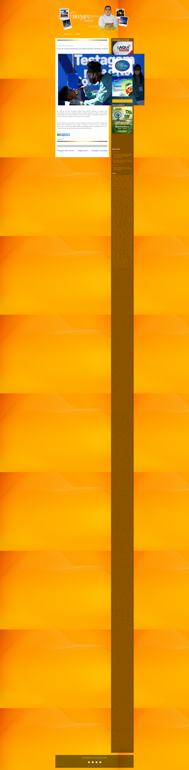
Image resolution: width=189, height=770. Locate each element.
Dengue (122, 186)
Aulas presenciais (129, 360)
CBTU (123, 378)
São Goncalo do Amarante (118, 207)
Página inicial (82, 151)
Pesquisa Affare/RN (120, 613)
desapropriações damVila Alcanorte (118, 732)
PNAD (125, 597)
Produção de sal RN (116, 641)
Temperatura (114, 700)
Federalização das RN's (121, 471)
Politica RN (127, 182)
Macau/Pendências (115, 544)
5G (117, 240)
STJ (124, 239)
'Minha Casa (114, 329)
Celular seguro (126, 277)
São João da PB (123, 692)
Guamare (116, 294)
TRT (123, 697)
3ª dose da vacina (120, 269)
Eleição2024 (122, 456)
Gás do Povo (130, 294)
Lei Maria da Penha (123, 232)
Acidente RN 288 (123, 343)
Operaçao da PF (115, 572)
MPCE (131, 532)
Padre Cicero (124, 602)
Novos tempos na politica (119, 570)
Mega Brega (114, 218)
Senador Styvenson (115, 319)
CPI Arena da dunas (124, 273)
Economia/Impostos (119, 449)
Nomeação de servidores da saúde (126, 564)
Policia (124, 197)
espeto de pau (127, 733)
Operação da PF (125, 586)
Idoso (113, 504)
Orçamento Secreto (122, 589)
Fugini (127, 487)
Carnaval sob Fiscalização (119, 394)
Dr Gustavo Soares (123, 285)
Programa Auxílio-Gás (129, 641)
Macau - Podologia (123, 538)
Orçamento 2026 (115, 589)
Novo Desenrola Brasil (128, 565)
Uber (129, 709)
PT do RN (126, 601)
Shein (113, 685)
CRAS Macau (122, 244)
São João (124, 221)
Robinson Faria (122, 668)
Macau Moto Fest (118, 301)
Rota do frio (123, 669)
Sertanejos (131, 684)
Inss (132, 182)
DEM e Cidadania (125, 431)
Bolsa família (123, 208)
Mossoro (127, 302)
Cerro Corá (131, 401)
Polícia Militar (124, 628)
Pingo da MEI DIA (123, 618)
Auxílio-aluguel (114, 367)
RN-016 (123, 652)
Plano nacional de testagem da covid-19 (119, 621)
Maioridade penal (127, 544)
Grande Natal (127, 254)
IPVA (128, 255)
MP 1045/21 (124, 531)
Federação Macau (115, 472)
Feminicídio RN (115, 473)
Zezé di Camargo (120, 727)
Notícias (117, 206)
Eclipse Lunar (126, 448)
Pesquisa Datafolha (122, 261)
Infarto (128, 505)
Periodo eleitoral (127, 612)
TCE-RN (128, 319)
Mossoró (131, 180)
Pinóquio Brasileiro (129, 618)
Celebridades (114, 401)
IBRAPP (113, 295)
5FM (130, 335)
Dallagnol (126, 432)
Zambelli (124, 726)
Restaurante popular (119, 665)
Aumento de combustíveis (128, 361)
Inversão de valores (118, 508)
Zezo (115, 727)
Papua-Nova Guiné (124, 603)
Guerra (126, 294)
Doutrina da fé (118, 446)
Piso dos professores (129, 619)
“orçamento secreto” (115, 749)
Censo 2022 (119, 401)
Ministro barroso (121, 553)
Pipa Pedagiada (117, 619)
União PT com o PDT (122, 710)
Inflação (113, 506)
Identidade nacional (129, 503)
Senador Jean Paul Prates (127, 318)
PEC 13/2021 (124, 592)
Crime (116, 187)
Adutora (124, 346)
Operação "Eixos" (126, 573)
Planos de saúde (130, 621)
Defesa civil (116, 435)
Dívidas (128, 446)
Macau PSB (119, 540)
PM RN (122, 597)
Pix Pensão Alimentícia (122, 620)
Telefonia (131, 699)
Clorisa (116, 409)
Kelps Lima (117, 217)
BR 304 (129, 212)
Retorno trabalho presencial (128, 666)
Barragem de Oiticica (121, 373)
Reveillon (120, 667)
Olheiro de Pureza (124, 571)
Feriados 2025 (118, 474)
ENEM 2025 (130, 285)
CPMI (117, 383)
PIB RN (125, 595)
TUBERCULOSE (130, 697)
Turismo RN (127, 265)
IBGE (120, 192)
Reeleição (120, 311)
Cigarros (125, 407)
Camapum (131, 385)
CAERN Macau (126, 191)
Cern (120, 278)
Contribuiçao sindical (119, 417)
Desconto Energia (115, 438)
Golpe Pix (126, 495)
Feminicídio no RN (121, 473)
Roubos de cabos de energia (123, 670)
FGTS (124, 209)
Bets (117, 243)
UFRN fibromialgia (118, 709)
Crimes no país (121, 427)
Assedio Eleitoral (121, 358)
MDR (122, 233)
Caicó (131, 192)
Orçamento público (129, 589)
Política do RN (120, 191)
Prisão (128, 192)
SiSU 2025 (127, 686)
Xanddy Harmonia (119, 726)
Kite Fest (116, 515)
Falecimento (125, 467)
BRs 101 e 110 (119, 369)
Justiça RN (118, 296)
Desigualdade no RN (121, 439)
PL (132, 595)
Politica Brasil (118, 309)
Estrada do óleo (124, 463)
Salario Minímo (124, 676)
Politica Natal (130, 625)
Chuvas (113, 209)
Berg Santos (127, 375)
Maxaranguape (114, 302)
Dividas (116, 443)
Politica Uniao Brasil (115, 626)
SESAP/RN (119, 263)
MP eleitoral (120, 300)
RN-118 (126, 652)
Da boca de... (116, 151)
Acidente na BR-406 (118, 344)
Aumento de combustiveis (119, 271)
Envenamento (126, 462)
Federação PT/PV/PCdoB (123, 472)
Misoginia (121, 554)
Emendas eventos (129, 458)
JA (120, 511)
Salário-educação (118, 677)
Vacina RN (130, 239)
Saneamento (116, 317)
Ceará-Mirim (130, 208)
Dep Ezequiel (130, 202)
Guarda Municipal (122, 294)
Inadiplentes (114, 505)
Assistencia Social (115, 359)
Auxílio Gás (123, 366)
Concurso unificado (129, 279)
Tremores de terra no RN (121, 707)
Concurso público (115, 415)
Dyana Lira (130, 228)
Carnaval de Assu (122, 392)
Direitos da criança (129, 442)
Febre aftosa (123, 230)
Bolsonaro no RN (115, 377)
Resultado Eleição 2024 (128, 665)
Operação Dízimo (118, 577)
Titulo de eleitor (129, 210)
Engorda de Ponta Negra (119, 287)
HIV (132, 254)
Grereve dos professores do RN (127, 496)
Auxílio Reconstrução (129, 366)
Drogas (126, 446)
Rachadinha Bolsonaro (121, 653)
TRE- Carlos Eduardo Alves (117, 697)
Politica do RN (117, 182)
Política (124, 210)
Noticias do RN (115, 565)
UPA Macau (123, 709)
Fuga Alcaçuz (123, 487)
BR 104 (121, 368)
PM (120, 597)
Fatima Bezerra (118, 230)
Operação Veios (129, 584)
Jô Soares (127, 514)
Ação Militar (130, 367)
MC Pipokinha (120, 530)
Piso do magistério (129, 219)
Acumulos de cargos (125, 345)
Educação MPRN (119, 451)
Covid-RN (131, 248)
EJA (113, 448)
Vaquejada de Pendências (116, 716)
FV (122, 288)
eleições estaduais (129, 326)
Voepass (119, 724)
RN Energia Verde (124, 649)
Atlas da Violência (115, 360)
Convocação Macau (126, 417)
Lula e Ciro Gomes (125, 528)
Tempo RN (118, 265)
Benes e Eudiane (121, 375)
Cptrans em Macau (121, 424)
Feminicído (127, 473)
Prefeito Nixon (126, 635)
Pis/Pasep (125, 200)
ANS (120, 341)
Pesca (131, 612)
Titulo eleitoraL (127, 320)
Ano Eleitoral (127, 352)
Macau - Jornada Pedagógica (121, 537)
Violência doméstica (115, 723)
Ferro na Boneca (122, 475)
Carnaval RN (116, 392)
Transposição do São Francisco (117, 706)
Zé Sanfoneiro (130, 727)
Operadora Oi (130, 571)
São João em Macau (118, 694)
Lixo (114, 528)
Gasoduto (131, 490)
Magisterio (131, 301)
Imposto (116, 504)
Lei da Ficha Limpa (120, 297)
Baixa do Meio (130, 369)
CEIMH (131, 378)
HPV (128, 499)
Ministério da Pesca (116, 554)
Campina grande (124, 386)
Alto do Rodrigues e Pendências (118, 351)
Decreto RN (122, 434)
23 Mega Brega (128, 268)
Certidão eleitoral (115, 402)
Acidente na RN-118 (125, 344)
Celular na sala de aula (125, 245)
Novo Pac (131, 303)
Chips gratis (114, 403)
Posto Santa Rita (129, 633)
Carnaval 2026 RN (126, 391)
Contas (128, 416)
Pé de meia (123, 238)
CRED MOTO (127, 383)
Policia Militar (117, 624)
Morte (119, 218)
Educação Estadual (125, 450)
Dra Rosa (122, 446)
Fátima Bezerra (124, 196)
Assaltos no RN (125, 357)
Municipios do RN (115, 560)
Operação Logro (116, 581)
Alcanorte (119, 212)
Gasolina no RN (129, 230)
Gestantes (123, 492)
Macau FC (126, 539)
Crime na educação (119, 426)
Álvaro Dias (114, 268)
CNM (125, 194)
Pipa (113, 619)
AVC (127, 341)
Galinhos (122, 181)
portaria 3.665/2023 (126, 740)
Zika (127, 325)
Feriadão (123, 474)
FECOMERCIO (123, 465)
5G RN (125, 269)
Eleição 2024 (123, 214)
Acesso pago (117, 343)
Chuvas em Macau (124, 278)
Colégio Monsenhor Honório (124, 409)
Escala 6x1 (127, 287)
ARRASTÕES (123, 341)
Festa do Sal (122, 479)
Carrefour (125, 394)
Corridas (127, 422)
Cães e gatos (130, 430)
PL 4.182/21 (128, 596)
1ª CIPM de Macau (129, 330)
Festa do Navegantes (116, 479)
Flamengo (125, 482)
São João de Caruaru (123, 693)
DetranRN (114, 196)
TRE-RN (115, 320)
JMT (129, 511)
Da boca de (119, 250)
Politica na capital (123, 626)
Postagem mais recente (65, 151)
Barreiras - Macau (128, 374)
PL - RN (113, 596)
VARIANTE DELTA (129, 321)
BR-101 (113, 272)
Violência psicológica (123, 723)
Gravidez (119, 496)
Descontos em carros (122, 438)
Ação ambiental (115, 368)
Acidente (113, 270)
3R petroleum (130, 211)
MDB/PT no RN (115, 300)
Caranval (119, 390)
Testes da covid (126, 701)
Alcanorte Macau (124, 349)
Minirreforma (130, 552)
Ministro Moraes (115, 553)
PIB (122, 595)
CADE (119, 273)
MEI (119, 531)
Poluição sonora (130, 627)
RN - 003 (129, 649)
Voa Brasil (114, 240)
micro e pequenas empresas (117, 739)
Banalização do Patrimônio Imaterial (119, 370)
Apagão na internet (119, 353)
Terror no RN (121, 701)
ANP (132, 269)
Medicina (124, 548)
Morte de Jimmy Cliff (123, 556)
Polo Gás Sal (114, 627)
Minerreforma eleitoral (118, 552)
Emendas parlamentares (127, 252)
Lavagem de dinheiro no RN (128, 516)
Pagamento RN (130, 602)
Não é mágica (126, 570)
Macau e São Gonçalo (125, 301)
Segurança (114, 681)
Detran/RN (114, 285)
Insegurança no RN (128, 199)
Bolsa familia (122, 376)
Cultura (118, 430)
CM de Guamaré (129, 183)
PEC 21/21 (114, 593)
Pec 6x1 (131, 609)
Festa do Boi (119, 289)
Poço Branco (123, 309)
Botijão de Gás (121, 243)
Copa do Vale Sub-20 (126, 419)
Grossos (113, 294)
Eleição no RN (127, 229)
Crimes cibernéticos (115, 427)
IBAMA (121, 231)
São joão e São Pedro (126, 694)
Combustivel (116, 213)
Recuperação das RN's (116, 658)
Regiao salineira (118, 661)
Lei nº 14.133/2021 (118, 523)
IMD (116, 295)
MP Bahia (117, 532)
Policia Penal (122, 624)
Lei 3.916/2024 (120, 520)
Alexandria (114, 350)
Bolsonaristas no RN (129, 376)
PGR (118, 305)
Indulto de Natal (120, 505)
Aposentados (120, 354)
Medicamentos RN (118, 548)
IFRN (121, 183)
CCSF (127, 378)
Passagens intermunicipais (116, 608)
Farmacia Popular (116, 253)
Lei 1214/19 (128, 519)
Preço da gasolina (120, 638)
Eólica (113, 465)
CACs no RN (118, 378)
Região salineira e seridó (127, 661)
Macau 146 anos (115, 539)
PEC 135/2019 (130, 592)
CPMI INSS (120, 383)
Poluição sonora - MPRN (116, 628)
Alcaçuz (125, 240)
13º (118, 223)
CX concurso (120, 384)
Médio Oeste (128, 561)
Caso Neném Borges (118, 398)
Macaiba (131, 233)
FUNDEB (131, 203)
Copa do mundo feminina (122, 248)
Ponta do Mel (119, 629)
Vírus (117, 725)
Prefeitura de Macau (121, 636)
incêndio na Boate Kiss (128, 735)
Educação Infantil (115, 286)
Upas (127, 710)
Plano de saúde (130, 620)
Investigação (125, 508)
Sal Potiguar (118, 676)
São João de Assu (129, 692)
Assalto (121, 357)
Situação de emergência (127, 206)
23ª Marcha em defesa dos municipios (118, 333)
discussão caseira (129, 732)
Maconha (121, 544)
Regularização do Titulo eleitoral (123, 312)
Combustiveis (124, 202)
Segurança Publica (119, 681)
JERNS (126, 511)
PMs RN (123, 305)
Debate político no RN (118, 433)
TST (125, 697)
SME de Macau (119, 675)
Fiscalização (121, 482)
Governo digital (115, 496)
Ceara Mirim (120, 400)
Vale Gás (126, 715)
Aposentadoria (114, 354)
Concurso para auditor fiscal (127, 414)
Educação (114, 181)
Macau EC (114, 234)
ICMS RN (130, 196)
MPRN (120, 177)
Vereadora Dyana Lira (122, 718)
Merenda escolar (120, 234)
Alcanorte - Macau (117, 349)
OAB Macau (121, 304)
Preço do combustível (128, 638)
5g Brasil (122, 223)
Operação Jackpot (115, 580)
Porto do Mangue (129, 237)
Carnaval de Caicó (117, 277)
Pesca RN (114, 613)
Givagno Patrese (120, 254)
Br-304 (131, 224)
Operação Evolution (125, 577)
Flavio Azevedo (115, 483)
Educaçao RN (121, 190)
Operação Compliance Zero (121, 576)
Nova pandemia (121, 565)
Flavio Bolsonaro (121, 483)
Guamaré (120, 176)
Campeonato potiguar (116, 386)
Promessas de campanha (116, 644)
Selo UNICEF (126, 682)
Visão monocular (115, 724)
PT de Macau (120, 200)
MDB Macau (116, 531)
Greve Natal (114, 497)
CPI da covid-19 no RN (128, 382)
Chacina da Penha (121, 402)
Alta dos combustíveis (129, 350)
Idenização (123, 503)
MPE (123, 300)
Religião (131, 312)
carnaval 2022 (124, 222)
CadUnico (124, 384)
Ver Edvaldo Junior (120, 717)
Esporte (127, 214)
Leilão (126, 297)
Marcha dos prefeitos (124, 546)
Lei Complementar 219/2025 (120, 521)
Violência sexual (130, 723)
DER (132, 281)
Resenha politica (115, 313)
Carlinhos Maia (114, 391)
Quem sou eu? (68, 34)
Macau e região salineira (127, 217)
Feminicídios (114, 289)
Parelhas (113, 605)
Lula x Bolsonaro (119, 529)
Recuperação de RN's (125, 658)
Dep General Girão (129, 435)
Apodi (120, 201)
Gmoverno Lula (118, 495)
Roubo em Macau (129, 669)
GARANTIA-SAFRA (125, 489)
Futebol (113, 292)
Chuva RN (118, 403)
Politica (127, 197)
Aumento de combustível (124, 241)
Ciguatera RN (130, 407)
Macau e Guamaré (116, 210)
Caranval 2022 (124, 390)
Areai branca (128, 270)
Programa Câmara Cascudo (117, 642)
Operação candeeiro (118, 586)
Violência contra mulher (120, 722)
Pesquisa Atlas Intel (129, 613)
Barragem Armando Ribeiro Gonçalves (120, 224)
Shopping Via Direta (121, 685)
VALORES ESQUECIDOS (120, 321)
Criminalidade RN (128, 427)
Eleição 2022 (120, 187)
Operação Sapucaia (122, 584)
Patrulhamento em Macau (126, 608)
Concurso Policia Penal (116, 414)
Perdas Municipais (120, 612)
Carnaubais (114, 183)
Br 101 (117, 273)
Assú (124, 182)
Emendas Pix (126, 457)
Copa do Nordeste (119, 419)
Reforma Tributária (116, 220)
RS (132, 261)
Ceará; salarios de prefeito (128, 400)
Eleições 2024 (121, 286)
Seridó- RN (126, 684)
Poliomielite (114, 309)
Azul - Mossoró (125, 367)
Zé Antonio (125, 727)
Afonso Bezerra (121, 180)
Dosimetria (114, 446)
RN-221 (129, 652)
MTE (128, 536)
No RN (118, 564)
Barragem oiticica (118, 374)
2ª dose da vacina (129, 334)
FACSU (116, 465)
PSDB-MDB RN (119, 601)
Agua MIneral (120, 240)
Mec (118, 193)
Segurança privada (126, 681)
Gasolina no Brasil (126, 491)
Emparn (121, 209)
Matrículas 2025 (128, 547)
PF (121, 192)
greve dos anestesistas (125, 734)
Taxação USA (118, 699)
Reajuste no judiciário (129, 657)
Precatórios (128, 261)
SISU (122, 239)
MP (120, 531)
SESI (128, 674)
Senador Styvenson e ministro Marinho (122, 683)
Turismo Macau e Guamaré (117, 708)
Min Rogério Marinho (122, 302)
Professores (122, 641)
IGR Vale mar (114, 503)
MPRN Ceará (114, 535)
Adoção (131, 345)
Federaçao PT (130, 471)
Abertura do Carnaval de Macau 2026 (122, 342)
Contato (78, 34)
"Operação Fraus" (125, 328)
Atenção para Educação (128, 359)
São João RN (116, 692)
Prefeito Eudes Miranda (120, 635)
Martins (116, 547)
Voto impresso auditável (116, 325)
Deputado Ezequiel (124, 251)
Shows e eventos (122, 686)
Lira (112, 528)
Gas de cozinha (125, 490)
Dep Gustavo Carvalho (119, 284)
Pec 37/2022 (127, 609)
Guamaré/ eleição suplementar (122, 498)
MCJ (121, 217)
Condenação (122, 415)
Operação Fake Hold (120, 578)
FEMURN (126, 190)
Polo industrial (119, 627)
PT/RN (130, 601)
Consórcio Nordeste (126, 247)
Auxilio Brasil (124, 201)
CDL (129, 378)
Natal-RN (125, 184)
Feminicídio (131, 288)
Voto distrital (128, 724)
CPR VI (123, 383)
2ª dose (124, 334)
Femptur (131, 473)
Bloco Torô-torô (127, 272)
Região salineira (129, 189)
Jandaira (114, 206)
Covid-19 (126, 181)
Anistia (121, 352)
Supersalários (125, 690)
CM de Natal (128, 243)
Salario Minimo (124, 220)
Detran (125, 228)
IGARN (124, 231)
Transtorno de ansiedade (128, 706)
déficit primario (114, 733)
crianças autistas (126, 730)
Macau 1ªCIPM (121, 539)
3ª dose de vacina (118, 335)
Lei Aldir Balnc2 (126, 520)
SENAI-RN (125, 674)
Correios (128, 227)
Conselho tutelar (118, 247)
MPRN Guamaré (127, 535)
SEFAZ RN (121, 674)
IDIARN (124, 216)
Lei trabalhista (119, 524)
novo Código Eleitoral (123, 266)
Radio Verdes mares (122, 654)
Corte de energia (126, 280)
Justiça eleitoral (123, 296)
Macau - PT (117, 538)
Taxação (113, 699)
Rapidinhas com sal (129, 310)
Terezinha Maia (130, 700)
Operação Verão (115, 585)
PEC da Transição (124, 593)
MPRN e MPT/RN (118, 536)
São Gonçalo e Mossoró (123, 691)
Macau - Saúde (130, 538)
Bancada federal (129, 370)
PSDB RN (130, 190)
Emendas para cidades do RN (118, 459)
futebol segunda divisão (116, 734)
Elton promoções (115, 457)
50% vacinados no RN (126, 335)
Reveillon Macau (125, 667)
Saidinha (131, 675)
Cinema (113, 408)
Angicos (126, 223)
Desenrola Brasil (115, 214)
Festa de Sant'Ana (122, 476)
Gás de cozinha (121, 199)
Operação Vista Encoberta (122, 585)
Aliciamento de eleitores (120, 350)
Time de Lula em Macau (124, 702)
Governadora (130, 495)
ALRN (121, 178)
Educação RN (120, 184)
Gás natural (125, 499)
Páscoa (129, 646)
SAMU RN (117, 674)
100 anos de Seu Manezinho (123, 329)
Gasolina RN (114, 491)
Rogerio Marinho (118, 314)
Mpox (131, 234)
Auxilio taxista (114, 366)
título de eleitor (117, 743)
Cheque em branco (129, 402)
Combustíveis (122, 279)
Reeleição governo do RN (119, 659)
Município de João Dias (123, 560)
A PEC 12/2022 (128, 337)
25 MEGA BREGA (120, 334)
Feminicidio (131, 472)
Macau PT (123, 540)
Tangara (113, 698)
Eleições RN (130, 456)
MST (125, 300)
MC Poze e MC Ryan (126, 530)
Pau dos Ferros (115, 219)
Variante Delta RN (125, 716)
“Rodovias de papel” (129, 748)
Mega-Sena (128, 548)
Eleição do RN (123, 455)
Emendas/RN (126, 459)
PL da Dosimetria (129, 218)
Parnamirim (124, 192)
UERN (121, 198)
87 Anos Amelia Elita (119, 337)
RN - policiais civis (118, 650)
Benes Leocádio (115, 375)
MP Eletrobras (121, 532)
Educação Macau (118, 252)
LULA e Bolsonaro (129, 515)
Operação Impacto (129, 579)
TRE (113, 194)
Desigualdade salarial (129, 439)
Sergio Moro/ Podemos (120, 684)
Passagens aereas (129, 605)
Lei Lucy (115, 522)
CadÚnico (127, 244)
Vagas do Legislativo (116, 715)
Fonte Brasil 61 (130, 483)
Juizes (128, 513)
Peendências (125, 610)
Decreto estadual (126, 250)
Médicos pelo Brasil (122, 561)
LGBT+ (120, 515)
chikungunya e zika (122, 326)
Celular (122, 277)
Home (58, 34)
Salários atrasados (124, 677)
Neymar (131, 563)
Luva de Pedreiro (126, 529)
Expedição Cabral (122, 464)
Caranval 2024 (130, 390)
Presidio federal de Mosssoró (127, 637)
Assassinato (124, 212)
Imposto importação (122, 504)
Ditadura (113, 443)
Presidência (114, 638)
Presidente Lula (119, 637)
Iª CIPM (127, 295)
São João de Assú (115, 693)
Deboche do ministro (125, 433)
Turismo (122, 265)
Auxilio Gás (120, 242)
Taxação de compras (125, 699)
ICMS (125, 186)
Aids (113, 349)
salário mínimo (125, 327)
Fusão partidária (125, 488)
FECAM (119, 465)
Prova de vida (118, 238)
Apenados (125, 353)
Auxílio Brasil (125, 242)
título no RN (123, 743)
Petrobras (114, 191)
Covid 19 (60, 139)
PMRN (120, 305)
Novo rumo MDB (127, 569)
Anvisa (131, 352)
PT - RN (123, 601)
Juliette (117, 232)
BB (129, 242)
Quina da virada (117, 649)
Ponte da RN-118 (129, 629)
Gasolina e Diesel (120, 491)
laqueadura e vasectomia (128, 738)
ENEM (115, 186)
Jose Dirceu (114, 513)
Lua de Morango (119, 528)
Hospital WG (128, 500)
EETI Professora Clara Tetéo (127, 447)
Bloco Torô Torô (122, 272)
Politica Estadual (118, 625)
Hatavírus (113, 500)
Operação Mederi (122, 581)
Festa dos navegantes (116, 480)
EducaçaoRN (119, 450)
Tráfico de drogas (129, 707)
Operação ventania (122, 587)
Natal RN (123, 218)
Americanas (124, 270)
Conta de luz (123, 227)
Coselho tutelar (121, 423)
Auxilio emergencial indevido (121, 365)
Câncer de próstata (123, 430)
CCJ (125, 378)
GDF (129, 489)
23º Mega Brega (128, 333)
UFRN (119, 194)
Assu (122, 194)
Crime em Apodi (115, 425)
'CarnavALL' (130, 328)
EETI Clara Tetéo (119, 447)
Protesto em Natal (115, 645)
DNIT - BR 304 (114, 432)
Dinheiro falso (130, 441)
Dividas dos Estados (122, 443)
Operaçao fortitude (129, 572)
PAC (128, 304)
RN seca (120, 652)
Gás (118, 499)
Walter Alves (124, 325)
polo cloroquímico (120, 327)
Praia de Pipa (114, 634)
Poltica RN (124, 627)
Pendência (131, 610)
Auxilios (119, 366)
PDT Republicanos (117, 592)
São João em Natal (123, 264)
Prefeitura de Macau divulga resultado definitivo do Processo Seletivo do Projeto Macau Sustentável (122, 168)
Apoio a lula (130, 353)
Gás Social (121, 499)
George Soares (123, 292)
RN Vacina (127, 651)
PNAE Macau (128, 597)
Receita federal (115, 262)
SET (130, 674)
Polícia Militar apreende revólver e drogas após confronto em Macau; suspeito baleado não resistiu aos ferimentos (122, 161)
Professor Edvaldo (129, 309)
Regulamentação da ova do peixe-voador (125, 662)
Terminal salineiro (115, 701)
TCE (132, 193)
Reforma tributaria (121, 660)
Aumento (131, 223)
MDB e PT (118, 233)
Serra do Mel (118, 221)
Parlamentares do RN (120, 605)
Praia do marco (121, 634)
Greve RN (125, 188)
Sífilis (132, 694)
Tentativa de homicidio (121, 700)
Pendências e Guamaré (117, 611)
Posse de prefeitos (122, 633)
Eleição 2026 (121, 229)
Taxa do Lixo (130, 698)
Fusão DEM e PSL (118, 488)
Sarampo (117, 264)
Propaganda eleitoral (129, 644)
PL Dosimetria (117, 597)
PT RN (128, 305)
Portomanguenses (115, 633)
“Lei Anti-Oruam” (115, 747)
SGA (121, 206)
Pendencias (130, 188)
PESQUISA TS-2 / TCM (124, 594)
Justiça (113, 217)
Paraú (131, 604)
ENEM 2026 (116, 448)
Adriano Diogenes (115, 346)
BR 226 (124, 368)
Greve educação (130, 293)
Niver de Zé (114, 564)
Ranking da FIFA (129, 654)
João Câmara (129, 216)
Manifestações (123, 545)
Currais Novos (124, 249)
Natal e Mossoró (119, 562)
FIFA (132, 465)
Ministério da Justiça (129, 553)
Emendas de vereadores (120, 458)
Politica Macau (124, 625)
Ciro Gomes (117, 279)
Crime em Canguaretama (123, 425)
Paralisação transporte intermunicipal (123, 604)
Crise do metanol (117, 281)
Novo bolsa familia (115, 304)
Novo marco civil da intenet (119, 569)
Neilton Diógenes (124, 563)
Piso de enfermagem (119, 197)
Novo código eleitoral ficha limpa (122, 568)
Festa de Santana (129, 476)
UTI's (127, 709)
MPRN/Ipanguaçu (124, 536)
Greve (113, 193)
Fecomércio (114, 471)
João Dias (125, 513)
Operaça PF (125, 304)
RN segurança (118, 310)
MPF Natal (126, 233)
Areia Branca (126, 177)
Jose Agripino (130, 512)
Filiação (124, 481)
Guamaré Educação (125, 497)
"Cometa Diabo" (118, 328)
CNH (113, 202)
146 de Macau (119, 330)
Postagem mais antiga (99, 151)
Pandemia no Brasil (116, 603)
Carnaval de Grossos (129, 392)
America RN (130, 351)
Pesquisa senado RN (116, 618)
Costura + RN (127, 423)
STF (121, 182)
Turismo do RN (125, 708)
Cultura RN (122, 281)
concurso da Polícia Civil (117, 730)
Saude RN (116, 201)
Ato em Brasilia (123, 360)
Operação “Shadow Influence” (122, 588)
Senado (119, 318)
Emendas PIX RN (121, 457)
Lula (122, 188)
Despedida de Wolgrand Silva (125, 440)
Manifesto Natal (130, 545)
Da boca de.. (122, 432)
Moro (123, 555)
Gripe (117, 497)
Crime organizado (116, 249)
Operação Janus (121, 580)
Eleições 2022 (130, 198)
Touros (126, 239)
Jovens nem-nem (120, 513)
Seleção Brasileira (120, 682)
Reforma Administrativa (126, 311)
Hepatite (117, 500)
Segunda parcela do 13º (128, 317)
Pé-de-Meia (114, 310)
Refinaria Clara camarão (127, 262)
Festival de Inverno (124, 480)
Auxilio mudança (130, 365)
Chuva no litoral (123, 403)
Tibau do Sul (121, 320)
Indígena (125, 505)
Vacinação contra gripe (116, 714)
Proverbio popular (119, 646)
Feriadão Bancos (129, 474)
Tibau (118, 320)
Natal (115, 180)
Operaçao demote (122, 572)
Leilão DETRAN (124, 524)
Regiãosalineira (114, 662)
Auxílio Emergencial (127, 271)
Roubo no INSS (115, 670)
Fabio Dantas (125, 288)
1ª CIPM (124, 330)
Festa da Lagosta (115, 476)
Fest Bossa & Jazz (129, 475)
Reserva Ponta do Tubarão (124, 313)
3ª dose (113, 335)
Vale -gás (122, 715)
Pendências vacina (126, 611)
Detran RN (118, 188)
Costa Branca (125, 213)
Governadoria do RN (117, 293)
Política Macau (130, 628)
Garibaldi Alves (117, 292)
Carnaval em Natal (124, 393)
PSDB (113, 197)
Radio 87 (116, 654)
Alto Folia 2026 (118, 270)
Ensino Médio (121, 462)
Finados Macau (128, 481)
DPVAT (119, 432)
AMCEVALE (114, 212)
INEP (118, 503)
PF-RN (121, 595)
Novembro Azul (126, 303)
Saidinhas (114, 676)
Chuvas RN (114, 190)
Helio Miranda (119, 216)
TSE (118, 183)
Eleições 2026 (126, 286)
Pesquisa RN (121, 219)
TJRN (118, 208)
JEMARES (123, 511)
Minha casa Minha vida (123, 258)
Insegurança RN (120, 295)
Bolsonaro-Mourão (122, 377)
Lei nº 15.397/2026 (126, 523)
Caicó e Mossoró (129, 384)
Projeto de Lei (130, 643)
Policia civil (130, 200)
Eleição (117, 209)
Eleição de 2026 (117, 455)
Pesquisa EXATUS (116, 237)
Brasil (118, 186)
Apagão (113, 353)
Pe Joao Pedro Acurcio (121, 609)
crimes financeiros (129, 731)
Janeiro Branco (120, 512)
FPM (127, 180)
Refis (125, 659)
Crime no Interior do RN (128, 426)
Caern (118, 181)
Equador (131, 462)
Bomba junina (127, 377)
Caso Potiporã (125, 398)
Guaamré (120, 497)
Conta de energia (119, 280)
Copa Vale (120, 418)
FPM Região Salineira (118, 466)
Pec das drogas (115, 610)
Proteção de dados (122, 645)
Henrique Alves (129, 209)
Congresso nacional (116, 227)
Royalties (122, 314)
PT (119, 193)
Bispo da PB (117, 376)
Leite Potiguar (130, 297)
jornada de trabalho (120, 738)
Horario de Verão (122, 500)
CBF (121, 378)
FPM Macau (116, 192)
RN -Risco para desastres (126, 650)
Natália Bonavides (118, 563)
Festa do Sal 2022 (129, 479)
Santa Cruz (118, 678)
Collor (118, 409)
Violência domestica (129, 722)
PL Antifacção (124, 259)
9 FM (124, 337)
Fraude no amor (118, 487)
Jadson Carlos (114, 512)
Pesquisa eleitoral (122, 617)
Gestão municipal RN (129, 492)
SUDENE (124, 263)
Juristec (117, 514)
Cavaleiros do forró (125, 399)
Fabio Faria (124, 466)
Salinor (128, 676)
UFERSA (116, 194)
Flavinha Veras (130, 482)
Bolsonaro (114, 184)
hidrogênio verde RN (119, 735)
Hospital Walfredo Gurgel (117, 255)
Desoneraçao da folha (116, 440)
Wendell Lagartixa (129, 725)
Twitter (129, 708)
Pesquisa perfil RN (129, 617)
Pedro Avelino (122, 260)
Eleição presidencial (115, 456)
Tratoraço (113, 707)
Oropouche (131, 588)
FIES (127, 203)
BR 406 (128, 368)
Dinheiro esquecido (124, 441)
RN (125, 178)
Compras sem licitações (122, 410)
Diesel (118, 285)
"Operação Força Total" (121, 268)
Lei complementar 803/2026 (122, 522)
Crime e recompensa (129, 424)
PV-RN (115, 602)
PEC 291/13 (118, 593)
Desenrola (125, 284)
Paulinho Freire (115, 260)
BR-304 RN (117, 272)
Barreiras (122, 374)
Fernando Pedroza (115, 475)
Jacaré (131, 511)
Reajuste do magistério (121, 657)
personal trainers (120, 740)
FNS (113, 466)
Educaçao (123, 189)
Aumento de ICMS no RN (117, 361)
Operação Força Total (129, 578)
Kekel (130, 514)
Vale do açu (130, 715)
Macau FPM (130, 539)
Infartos (131, 505)
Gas (120, 490)
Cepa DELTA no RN (125, 401)
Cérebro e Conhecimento (116, 431)
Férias (120, 489)
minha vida (114, 327)
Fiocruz (117, 482)
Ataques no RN (121, 359)
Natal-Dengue (125, 562)
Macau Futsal (114, 540)
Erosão (113, 463)
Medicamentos (115, 258)
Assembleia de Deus (129, 358)
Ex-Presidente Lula (115, 464)
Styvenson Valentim (119, 690)
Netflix (129, 563)
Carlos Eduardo (129, 194)
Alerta (128, 349)
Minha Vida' (125, 552)
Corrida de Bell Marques (122, 422)
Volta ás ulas (124, 724)
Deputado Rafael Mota (119, 228)
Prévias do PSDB (125, 646)
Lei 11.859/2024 (122, 519)
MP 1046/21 (129, 531)
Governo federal (115, 231)
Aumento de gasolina (116, 362)
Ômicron (124, 198)
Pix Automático (114, 620)
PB (119, 259)
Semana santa (115, 318)
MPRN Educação (120, 535)
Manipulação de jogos (116, 546)
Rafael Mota (123, 310)
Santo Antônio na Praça (124, 678)
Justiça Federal (122, 514)
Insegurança (122, 506)
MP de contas (127, 532)
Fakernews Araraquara (118, 467)
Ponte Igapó (124, 629)
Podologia (122, 237)
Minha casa (127, 234)
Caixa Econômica (124, 276)
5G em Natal (128, 269)
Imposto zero (130, 504)
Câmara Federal (128, 281)
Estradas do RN (130, 463)
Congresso (114, 280)
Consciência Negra (129, 415)
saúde (123, 183)
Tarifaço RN (126, 698)
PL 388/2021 (123, 596)
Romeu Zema (118, 669)
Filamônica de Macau (118, 481)
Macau (114, 176)
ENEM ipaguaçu (121, 448)
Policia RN (127, 624)
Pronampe (123, 644)
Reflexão (127, 659)
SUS (113, 201)
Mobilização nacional (118, 555)
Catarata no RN (118, 399)
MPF (116, 193)
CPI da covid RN (121, 382)
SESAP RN (123, 193)
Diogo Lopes (114, 442)
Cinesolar (116, 408)
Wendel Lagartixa (122, 211)
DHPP (129, 431)
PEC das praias (130, 593)
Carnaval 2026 (120, 391)
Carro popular (130, 394)
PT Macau (114, 200)
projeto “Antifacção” (126, 741)
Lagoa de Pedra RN (115, 516)
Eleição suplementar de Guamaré (119, 203)
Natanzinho (131, 562)
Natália (113, 563)
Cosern (120, 213)
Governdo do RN (124, 293)
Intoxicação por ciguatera (122, 507)
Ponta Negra (114, 629)
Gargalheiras (117, 490)
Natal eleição (121, 303)
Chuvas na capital (129, 403)
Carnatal (118, 245)
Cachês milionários (118, 276)
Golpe (122, 495)
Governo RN (114, 199)
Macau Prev (128, 540)
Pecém (121, 610)
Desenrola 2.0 (130, 284)
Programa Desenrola (125, 642)
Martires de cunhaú (121, 547)
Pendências (126, 176)
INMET (128, 231)
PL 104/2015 (118, 596)
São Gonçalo (116, 691)
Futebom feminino (115, 489)
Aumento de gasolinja (124, 362)
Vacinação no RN (130, 714)
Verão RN (123, 719)
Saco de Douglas (126, 675)
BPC (119, 368)
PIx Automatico (128, 595)
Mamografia (118, 545)
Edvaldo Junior (115, 229)
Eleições (126, 456)
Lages (128, 296)
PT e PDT (130, 259)
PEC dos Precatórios (115, 594)
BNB (132, 271)
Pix (127, 186)
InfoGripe (117, 506)
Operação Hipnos (115, 579)
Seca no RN (121, 317)
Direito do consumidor (121, 442)
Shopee (116, 685)
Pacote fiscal (119, 602)
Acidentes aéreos (118, 345)
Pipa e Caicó (122, 619)
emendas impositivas (121, 733)
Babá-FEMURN (124, 369)
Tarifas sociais (121, 698)
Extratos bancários (129, 464)
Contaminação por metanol (122, 416)
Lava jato (121, 516)
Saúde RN (128, 193)
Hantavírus (131, 499)
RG (120, 649)
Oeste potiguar (118, 571)
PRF (121, 210)
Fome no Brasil (124, 253)
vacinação (130, 266)
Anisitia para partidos (116, 352)
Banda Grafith (130, 201)
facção (131, 733)
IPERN (120, 503)
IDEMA (125, 255)
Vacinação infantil (123, 714)
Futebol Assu (130, 488)
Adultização (121, 346)
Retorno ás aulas (115, 667)
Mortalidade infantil (127, 555)
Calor (128, 276)
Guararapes (130, 498)
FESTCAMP (128, 465)
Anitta (124, 352)
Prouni (113, 238)
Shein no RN (124, 319)
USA (126, 709)
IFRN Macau (126, 187)
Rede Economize (115, 311)
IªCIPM (118, 511)
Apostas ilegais (126, 354)
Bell (132, 374)
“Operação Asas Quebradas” (123, 747)
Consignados (114, 416)
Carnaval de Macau (116, 189)
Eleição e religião (129, 455)
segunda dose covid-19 (125, 742)
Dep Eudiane (121, 435)
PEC (121, 592)
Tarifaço (118, 222)
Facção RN (128, 466)
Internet (117, 507)
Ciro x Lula (120, 408)
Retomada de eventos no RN (117, 666)
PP (126, 305)
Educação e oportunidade (128, 451)
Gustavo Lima (114, 499)
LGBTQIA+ (123, 515)
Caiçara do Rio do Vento (117, 385)
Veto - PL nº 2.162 (129, 719)
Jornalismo (125, 512)
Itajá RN (124, 295)
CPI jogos (114, 383)
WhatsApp (114, 726)
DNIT (132, 431)
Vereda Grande (118, 719)
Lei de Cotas (129, 522)
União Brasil (115, 211)
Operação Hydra (122, 579)
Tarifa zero (117, 698)
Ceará (119, 202)
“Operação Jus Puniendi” (120, 748)
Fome (125, 483)
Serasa (121, 319)
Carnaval (116, 202)
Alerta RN (131, 349)
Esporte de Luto (118, 463)
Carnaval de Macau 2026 (116, 393)
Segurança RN (117, 198)
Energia (118, 196)
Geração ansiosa (118, 492)
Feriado (113, 474)
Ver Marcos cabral (127, 717)
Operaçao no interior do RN (117, 573)
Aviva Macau (120, 367)
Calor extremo (125, 385)
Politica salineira (130, 626)
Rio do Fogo (117, 668)
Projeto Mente (123, 643)
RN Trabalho (122, 651)
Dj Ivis (127, 443)
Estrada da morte (118, 288)
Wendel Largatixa (122, 725)
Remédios (114, 263)
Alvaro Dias (126, 351)
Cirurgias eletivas (125, 408)
